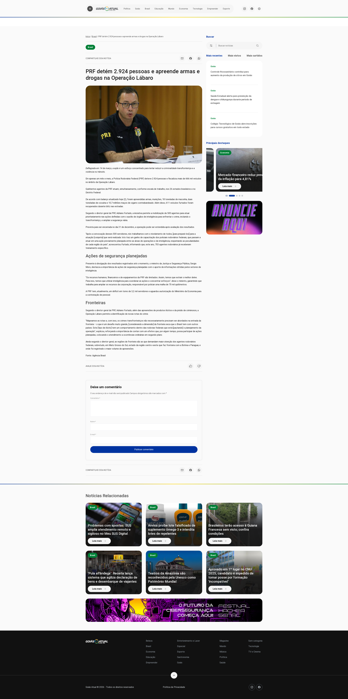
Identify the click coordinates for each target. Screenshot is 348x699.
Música (223, 651)
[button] (226, 196)
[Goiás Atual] (107, 9)
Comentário (95, 398)
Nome (93, 422)
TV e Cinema (254, 651)
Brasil (147, 9)
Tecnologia (197, 9)
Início (88, 36)
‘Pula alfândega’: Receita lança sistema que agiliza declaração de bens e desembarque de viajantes (112, 577)
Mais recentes (214, 55)
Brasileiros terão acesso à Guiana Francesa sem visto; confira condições (232, 530)
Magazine (224, 641)
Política (127, 9)
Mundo (171, 9)
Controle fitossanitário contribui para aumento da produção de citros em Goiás (231, 73)
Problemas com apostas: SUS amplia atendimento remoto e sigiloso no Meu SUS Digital (109, 530)
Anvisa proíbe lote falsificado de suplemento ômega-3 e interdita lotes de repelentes (171, 530)
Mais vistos (234, 55)
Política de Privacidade (174, 687)
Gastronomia (183, 657)
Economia (183, 9)
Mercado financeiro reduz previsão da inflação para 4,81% (233, 177)
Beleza (149, 641)
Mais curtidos (254, 55)
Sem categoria (255, 641)
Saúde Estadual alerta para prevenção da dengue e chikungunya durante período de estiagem (231, 99)
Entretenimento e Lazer (188, 641)
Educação (159, 9)
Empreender (212, 9)
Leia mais (217, 186)
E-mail (93, 435)
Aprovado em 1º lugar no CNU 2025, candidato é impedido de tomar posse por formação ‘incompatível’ (231, 575)
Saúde (223, 662)
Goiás (137, 9)
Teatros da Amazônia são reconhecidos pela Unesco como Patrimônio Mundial (172, 577)
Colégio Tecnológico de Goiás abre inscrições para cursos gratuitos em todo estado (234, 125)
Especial (181, 646)
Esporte (226, 9)
